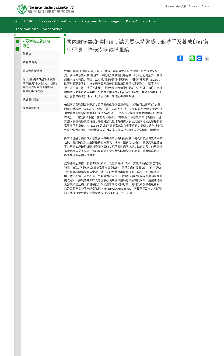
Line (192, 58)
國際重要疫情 (31, 108)
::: (15, 34)
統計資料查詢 (31, 99)
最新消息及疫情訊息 (36, 43)
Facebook (183, 58)
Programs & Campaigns (101, 21)
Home (171, 6)
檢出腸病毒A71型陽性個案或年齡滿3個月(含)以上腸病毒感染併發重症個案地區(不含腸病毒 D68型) (40, 85)
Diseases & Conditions (57, 21)
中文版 (182, 6)
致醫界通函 (30, 62)
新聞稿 (27, 53)
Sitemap (195, 6)
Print (199, 58)
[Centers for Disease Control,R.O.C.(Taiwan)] (45, 8)
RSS (207, 6)
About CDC (24, 21)
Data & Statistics (140, 21)
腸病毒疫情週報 (32, 70)
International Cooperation (39, 29)
